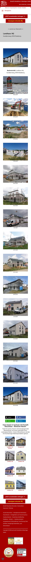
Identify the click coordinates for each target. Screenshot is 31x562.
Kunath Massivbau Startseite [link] (10, 506)
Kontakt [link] (19, 7)
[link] (4, 6)
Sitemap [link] (11, 508)
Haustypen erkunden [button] (14, 21)
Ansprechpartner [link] (13, 7)
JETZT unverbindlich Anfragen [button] (14, 16)
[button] (5, 10)
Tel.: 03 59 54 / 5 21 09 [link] (25, 4)
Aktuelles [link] (24, 7)
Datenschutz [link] (20, 506)
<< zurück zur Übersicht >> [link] (15, 29)
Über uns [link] (7, 7)
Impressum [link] (5, 508)
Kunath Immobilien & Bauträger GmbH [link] (20, 1)
